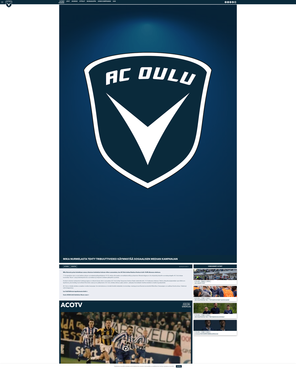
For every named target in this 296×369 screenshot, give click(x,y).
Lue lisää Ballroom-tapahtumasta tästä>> (75, 291)
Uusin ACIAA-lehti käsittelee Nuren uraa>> (76, 295)
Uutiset (61, 1)
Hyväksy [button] (179, 366)
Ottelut (82, 1)
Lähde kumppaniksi (104, 1)
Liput (68, 1)
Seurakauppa (91, 1)
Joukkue (75, 1)
